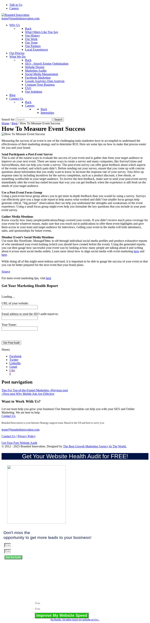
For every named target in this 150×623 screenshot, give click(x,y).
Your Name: (9, 324)
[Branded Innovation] (15, 15)
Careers (14, 8)
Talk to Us (15, 4)
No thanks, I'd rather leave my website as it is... (75, 619)
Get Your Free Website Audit (19, 442)
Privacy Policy (27, 436)
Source (6, 271)
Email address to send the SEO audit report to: (30, 314)
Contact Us (8, 416)
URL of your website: (15, 303)
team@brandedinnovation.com (20, 18)
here (136, 251)
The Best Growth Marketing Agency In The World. (95, 446)
